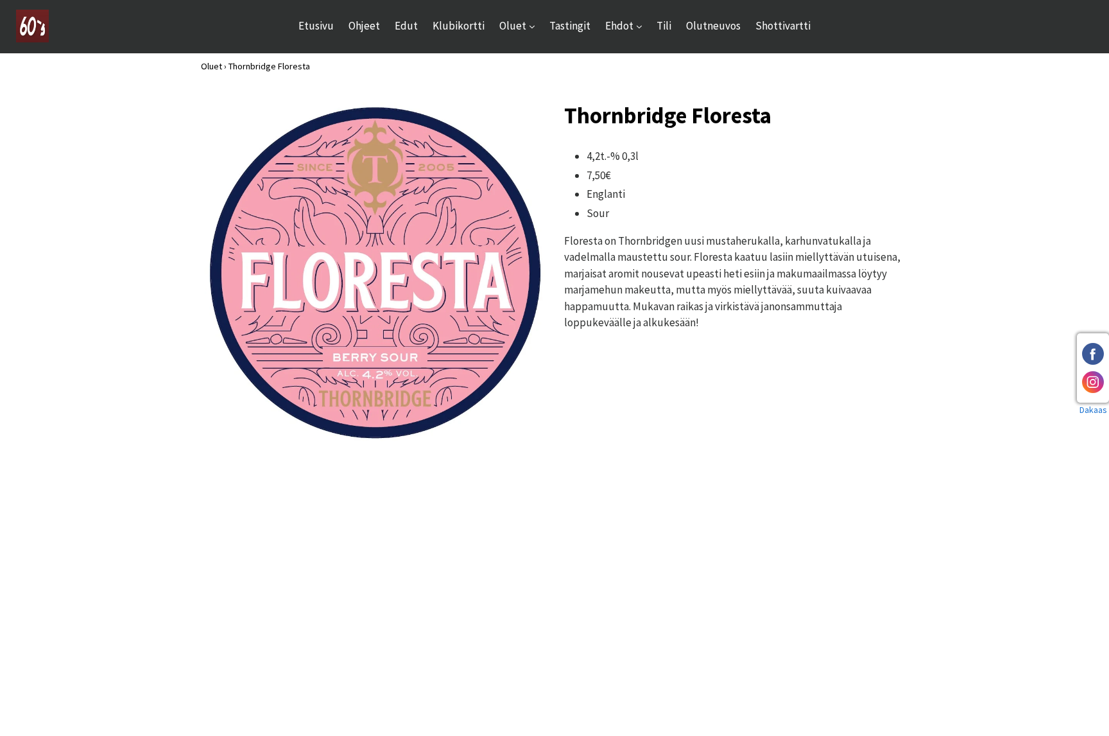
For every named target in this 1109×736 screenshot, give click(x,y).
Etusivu (316, 26)
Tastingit (569, 26)
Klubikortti (459, 26)
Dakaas (1093, 410)
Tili (664, 26)
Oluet (520, 25)
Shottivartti (783, 26)
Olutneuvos (713, 26)
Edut (406, 26)
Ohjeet (364, 26)
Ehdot (626, 25)
